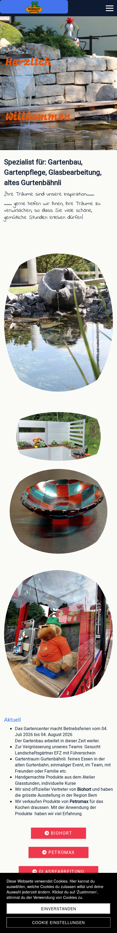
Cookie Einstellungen (58, 922)
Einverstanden (58, 908)
